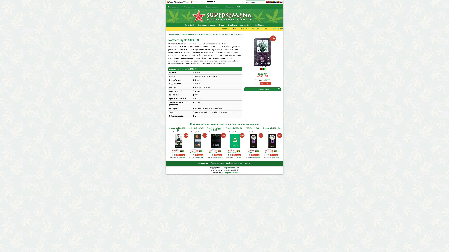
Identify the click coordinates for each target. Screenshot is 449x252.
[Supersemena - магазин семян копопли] (224, 16)
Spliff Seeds (259, 25)
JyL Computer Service (229, 173)
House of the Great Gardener (238, 29)
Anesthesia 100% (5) (234, 128)
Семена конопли (190, 7)
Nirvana (221, 25)
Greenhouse (232, 25)
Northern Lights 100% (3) (234, 34)
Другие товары (211, 7)
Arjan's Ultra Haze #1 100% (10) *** (215, 129)
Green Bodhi (213, 29)
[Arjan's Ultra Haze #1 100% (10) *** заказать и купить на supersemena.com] (216, 140)
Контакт (248, 163)
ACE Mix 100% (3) (252, 128)
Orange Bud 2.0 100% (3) (177, 129)
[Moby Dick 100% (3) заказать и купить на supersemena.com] (197, 140)
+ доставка (267, 79)
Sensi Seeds (189, 25)
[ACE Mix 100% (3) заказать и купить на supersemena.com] (253, 140)
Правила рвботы (217, 163)
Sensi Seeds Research (206, 25)
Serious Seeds (245, 25)
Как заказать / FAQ (233, 7)
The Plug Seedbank (265, 29)
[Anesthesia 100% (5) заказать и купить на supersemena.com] (235, 140)
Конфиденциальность (234, 163)
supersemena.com (231, 168)
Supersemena (173, 7)
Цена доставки (204, 163)
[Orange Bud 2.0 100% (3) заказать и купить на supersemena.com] (178, 140)
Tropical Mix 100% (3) (271, 128)
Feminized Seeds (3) (215, 34)
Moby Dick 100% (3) (196, 128)
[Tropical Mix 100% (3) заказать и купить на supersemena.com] (272, 140)
